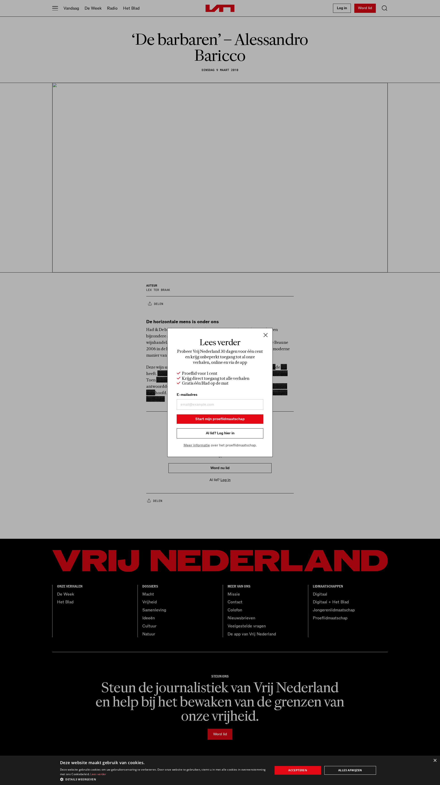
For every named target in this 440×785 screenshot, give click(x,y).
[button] (163, 779)
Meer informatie (197, 445)
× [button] (435, 760)
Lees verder (98, 774)
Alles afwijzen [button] (350, 770)
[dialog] (220, 770)
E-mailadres (187, 394)
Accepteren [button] (297, 770)
